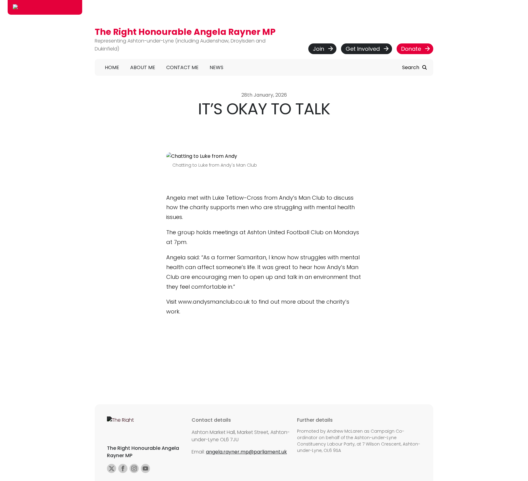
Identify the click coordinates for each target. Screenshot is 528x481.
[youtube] (145, 468)
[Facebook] (122, 468)
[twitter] (111, 468)
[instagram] (134, 468)
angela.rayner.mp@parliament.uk (246, 451)
